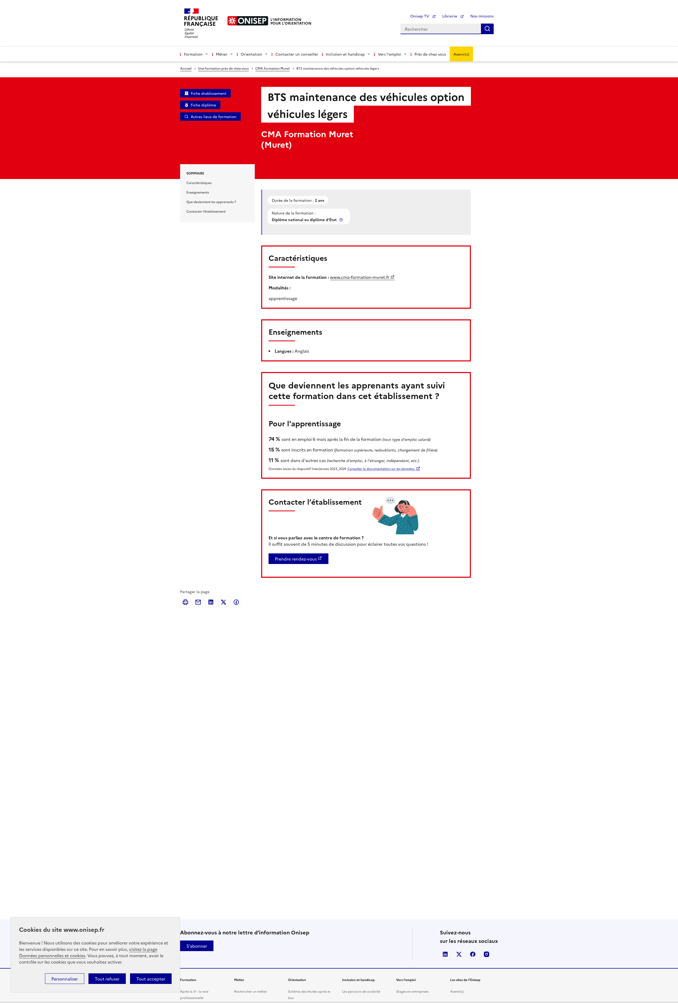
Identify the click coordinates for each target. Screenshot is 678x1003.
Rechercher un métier (250, 991)
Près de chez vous (430, 54)
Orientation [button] (251, 54)
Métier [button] (222, 54)
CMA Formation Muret (272, 68)
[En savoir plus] (342, 219)
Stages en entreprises (412, 991)
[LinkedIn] (211, 602)
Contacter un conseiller (296, 54)
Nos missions (482, 16)
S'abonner (196, 946)
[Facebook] (236, 602)
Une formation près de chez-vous (223, 68)
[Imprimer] (185, 602)
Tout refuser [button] (107, 979)
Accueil (185, 68)
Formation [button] (193, 54)
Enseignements (197, 192)
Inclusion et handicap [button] (345, 54)
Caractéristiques (199, 182)
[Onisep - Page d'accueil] (248, 20)
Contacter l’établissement (206, 211)
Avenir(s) (461, 54)
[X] (223, 602)
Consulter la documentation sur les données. (381, 468)
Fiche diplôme (203, 105)
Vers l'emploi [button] (389, 54)
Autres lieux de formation (214, 116)
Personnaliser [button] (64, 979)
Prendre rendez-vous (296, 559)
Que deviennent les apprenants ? (211, 201)
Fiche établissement (208, 93)
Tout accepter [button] (150, 979)
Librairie (450, 16)
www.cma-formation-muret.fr (359, 277)
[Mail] (198, 602)
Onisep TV (420, 16)
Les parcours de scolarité (361, 991)
